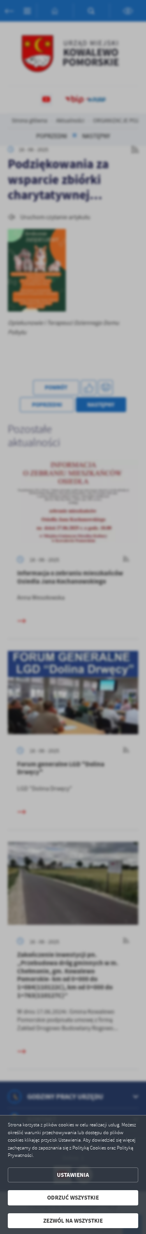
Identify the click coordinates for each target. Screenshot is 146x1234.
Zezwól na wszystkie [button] (73, 1221)
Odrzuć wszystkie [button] (73, 1198)
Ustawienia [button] (73, 1175)
